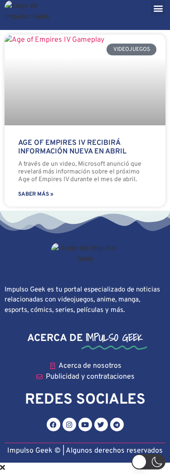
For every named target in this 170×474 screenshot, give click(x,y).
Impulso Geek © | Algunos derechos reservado (83, 450)
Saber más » (35, 194)
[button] (158, 7)
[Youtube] (85, 424)
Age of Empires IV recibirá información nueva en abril (72, 147)
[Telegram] (117, 424)
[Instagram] (69, 424)
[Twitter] (101, 424)
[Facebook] (53, 424)
